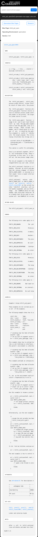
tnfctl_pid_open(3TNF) (11, 45)
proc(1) (23, 507)
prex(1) (16, 507)
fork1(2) (21, 183)
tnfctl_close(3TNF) (15, 185)
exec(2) (31, 507)
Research (31, 23)
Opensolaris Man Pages (11, 23)
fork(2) (11, 183)
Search (34, 10)
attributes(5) (16, 480)
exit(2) (29, 183)
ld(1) (10, 507)
